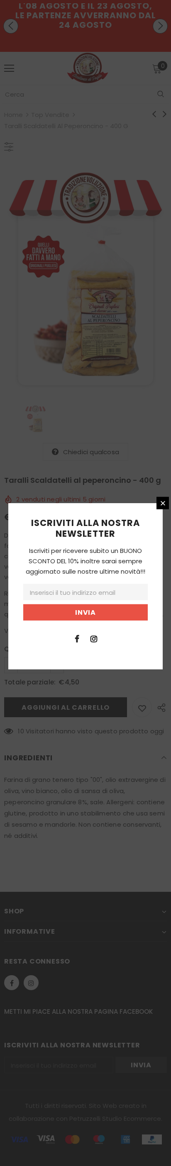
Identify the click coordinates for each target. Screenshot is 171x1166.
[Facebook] (77, 638)
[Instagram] (94, 638)
